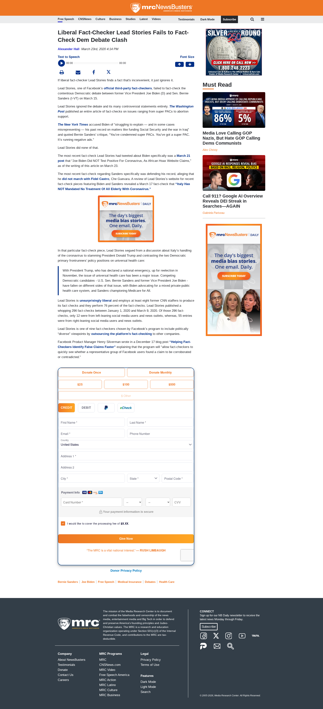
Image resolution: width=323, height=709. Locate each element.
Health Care (166, 581)
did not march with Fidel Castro (85, 179)
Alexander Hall (68, 49)
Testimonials (186, 19)
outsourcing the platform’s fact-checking (121, 334)
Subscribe (229, 19)
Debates (150, 581)
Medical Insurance (129, 581)
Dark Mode (207, 19)
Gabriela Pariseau (213, 212)
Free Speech (106, 581)
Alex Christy (210, 149)
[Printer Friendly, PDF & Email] (78, 73)
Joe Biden (88, 581)
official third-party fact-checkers (128, 88)
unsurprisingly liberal (96, 300)
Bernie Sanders (68, 581)
